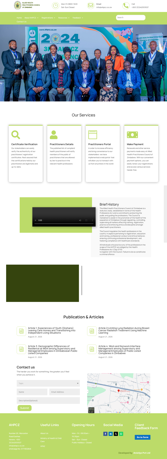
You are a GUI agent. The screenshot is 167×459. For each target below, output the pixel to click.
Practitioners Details (61, 144)
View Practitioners (63, 171)
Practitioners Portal (99, 144)
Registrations (47, 18)
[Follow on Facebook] (105, 434)
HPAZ (42, 446)
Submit (24, 408)
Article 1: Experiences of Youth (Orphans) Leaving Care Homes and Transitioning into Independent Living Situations (51, 330)
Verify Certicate (25, 174)
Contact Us (21, 22)
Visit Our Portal (102, 171)
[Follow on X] (116, 434)
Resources (62, 18)
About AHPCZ (30, 18)
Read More (19, 79)
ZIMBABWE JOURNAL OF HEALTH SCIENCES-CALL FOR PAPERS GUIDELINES (42, 282)
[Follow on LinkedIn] (111, 434)
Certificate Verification (24, 144)
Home (19, 18)
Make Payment (135, 144)
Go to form (142, 437)
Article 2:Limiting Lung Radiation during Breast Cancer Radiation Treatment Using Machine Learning (124, 330)
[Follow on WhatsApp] (121, 434)
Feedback (77, 18)
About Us (44, 433)
